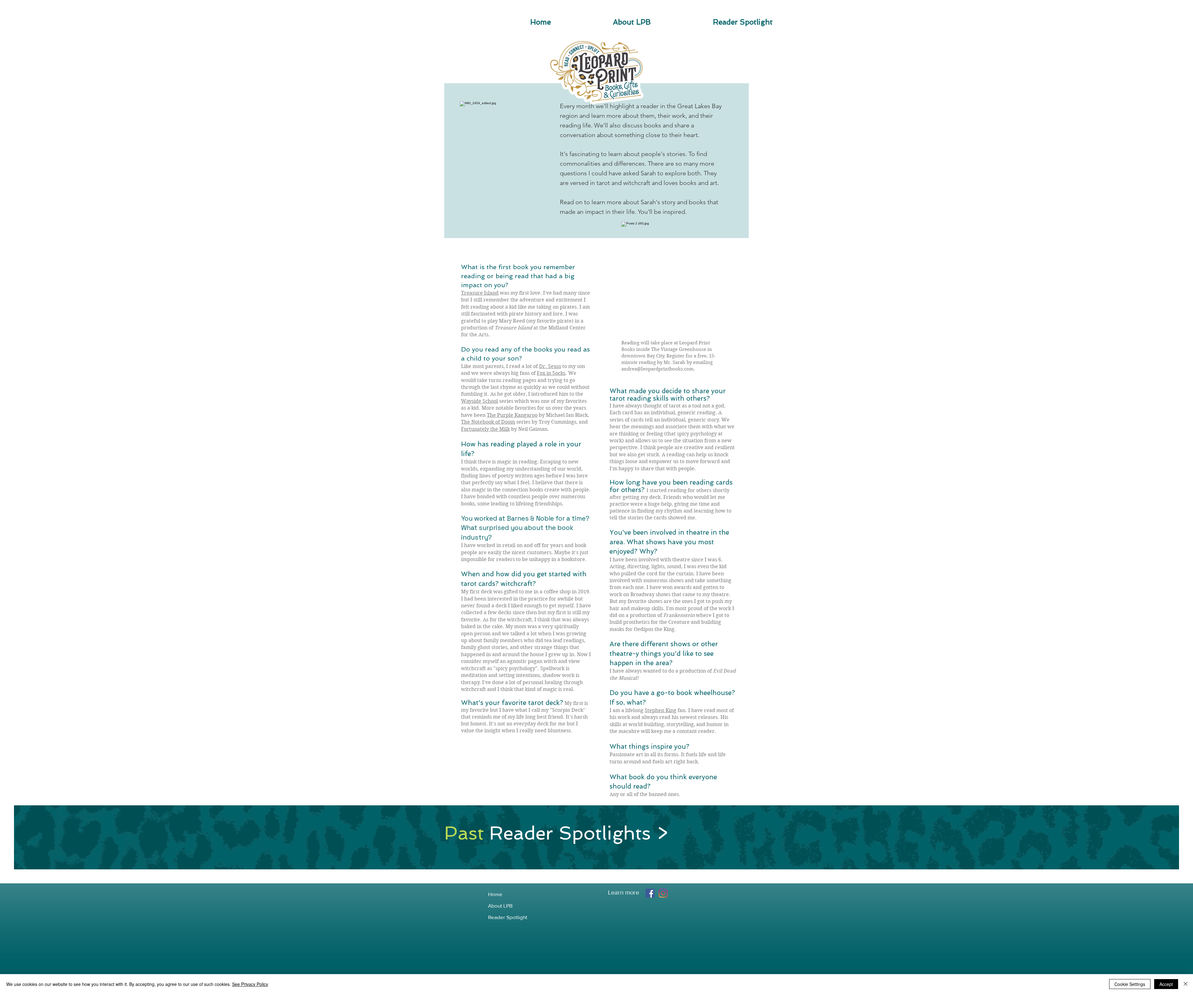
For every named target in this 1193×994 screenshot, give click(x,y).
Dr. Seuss (550, 366)
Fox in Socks (551, 373)
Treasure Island (480, 293)
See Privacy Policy (250, 984)
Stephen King (660, 710)
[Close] (1185, 984)
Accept (1166, 984)
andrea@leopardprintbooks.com (657, 369)
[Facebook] (650, 893)
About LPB (500, 906)
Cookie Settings (1129, 984)
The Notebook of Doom (488, 422)
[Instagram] (663, 893)
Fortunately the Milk (485, 429)
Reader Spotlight (507, 917)
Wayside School (479, 401)
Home (495, 894)
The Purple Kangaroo (512, 415)
